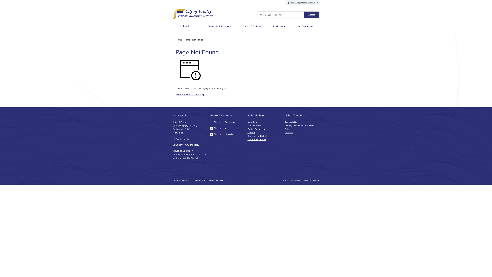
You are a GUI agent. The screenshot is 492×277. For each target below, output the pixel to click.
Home (179, 39)
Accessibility (291, 122)
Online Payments (256, 129)
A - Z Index (220, 180)
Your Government (305, 26)
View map (178, 132)
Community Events (257, 139)
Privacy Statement (199, 180)
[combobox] (302, 2)
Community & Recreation (219, 26)
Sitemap (211, 180)
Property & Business (252, 26)
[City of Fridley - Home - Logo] (193, 14)
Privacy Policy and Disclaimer (299, 125)
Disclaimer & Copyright (182, 180)
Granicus (315, 180)
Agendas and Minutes (258, 136)
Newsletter (253, 122)
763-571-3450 (182, 138)
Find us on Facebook (224, 122)
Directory (289, 132)
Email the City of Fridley (187, 144)
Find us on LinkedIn (223, 134)
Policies (288, 129)
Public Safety (279, 26)
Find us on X (220, 128)
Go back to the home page (190, 94)
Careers (251, 132)
